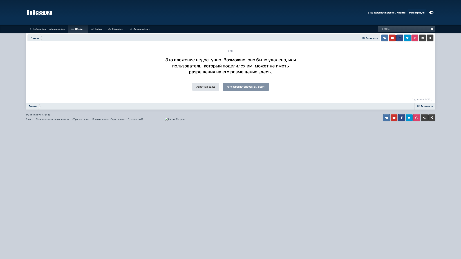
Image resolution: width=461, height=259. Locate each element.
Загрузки (117, 29)
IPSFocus (45, 114)
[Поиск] (432, 29)
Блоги (98, 29)
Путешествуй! (135, 119)
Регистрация (417, 12)
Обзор (78, 29)
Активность (140, 29)
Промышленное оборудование (108, 119)
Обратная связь (206, 86)
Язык (29, 119)
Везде (421, 29)
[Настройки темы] (431, 12)
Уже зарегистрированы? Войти (387, 12)
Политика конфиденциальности (52, 119)
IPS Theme (31, 114)
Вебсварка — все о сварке (48, 29)
